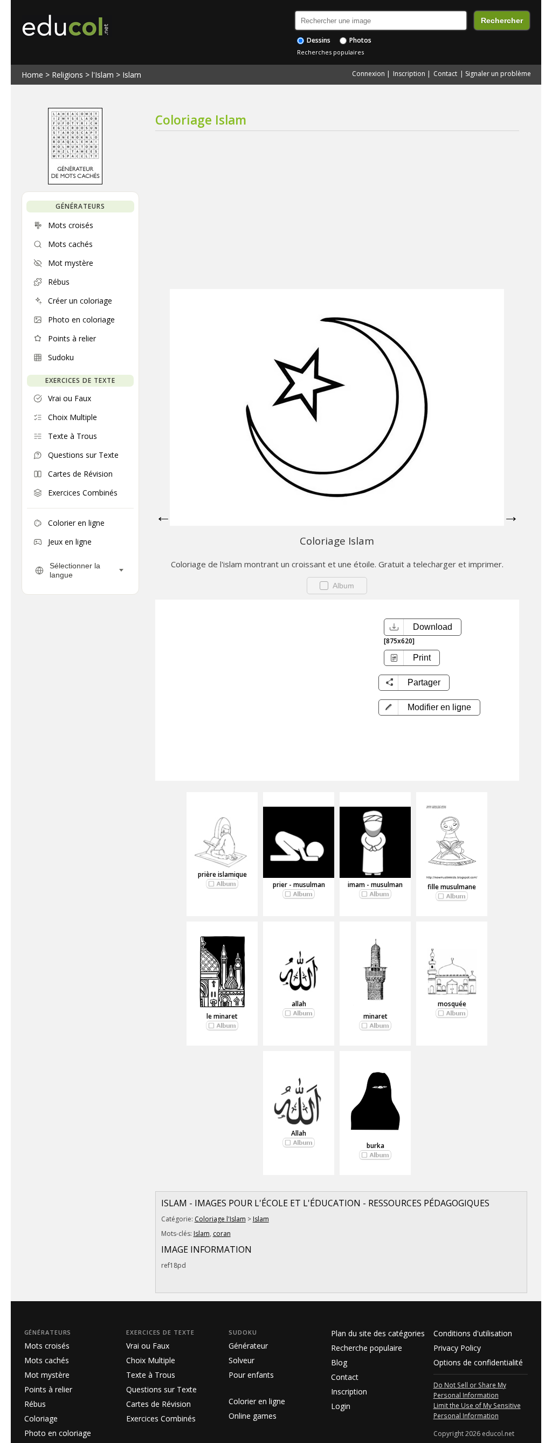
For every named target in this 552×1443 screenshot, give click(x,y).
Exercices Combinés (161, 1418)
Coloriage (41, 1418)
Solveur (241, 1360)
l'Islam (103, 75)
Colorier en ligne (257, 1401)
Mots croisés (47, 1346)
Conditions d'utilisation (472, 1333)
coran (222, 1233)
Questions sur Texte (161, 1389)
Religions (67, 75)
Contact (445, 73)
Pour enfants (251, 1375)
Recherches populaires (330, 52)
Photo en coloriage (57, 1433)
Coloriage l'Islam (220, 1219)
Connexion (368, 73)
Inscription (409, 73)
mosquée (452, 1003)
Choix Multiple (150, 1360)
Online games (253, 1416)
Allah (298, 1133)
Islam (131, 75)
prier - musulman (299, 884)
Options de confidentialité (478, 1362)
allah (299, 1003)
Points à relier (48, 1389)
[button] (429, 707)
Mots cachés (46, 1360)
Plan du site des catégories (378, 1333)
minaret (375, 1016)
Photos (359, 40)
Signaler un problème (498, 73)
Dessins (317, 40)
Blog (339, 1362)
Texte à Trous (150, 1375)
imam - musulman (375, 884)
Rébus (35, 1404)
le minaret (222, 1016)
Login (340, 1406)
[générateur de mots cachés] (75, 181)
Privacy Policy (457, 1348)
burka (375, 1145)
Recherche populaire (366, 1348)
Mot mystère (47, 1375)
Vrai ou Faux (147, 1346)
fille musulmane (451, 886)
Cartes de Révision (158, 1404)
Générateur (248, 1346)
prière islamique (222, 874)
